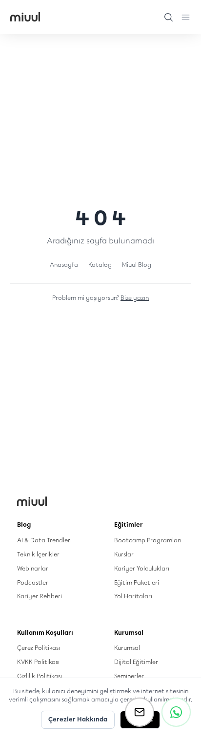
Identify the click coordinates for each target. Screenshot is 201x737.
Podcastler (32, 582)
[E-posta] (139, 712)
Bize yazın (135, 297)
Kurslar (124, 554)
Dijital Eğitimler (136, 661)
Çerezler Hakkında (77, 719)
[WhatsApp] (176, 712)
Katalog (100, 264)
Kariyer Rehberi (39, 596)
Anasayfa (64, 264)
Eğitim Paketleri (136, 582)
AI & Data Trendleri (44, 540)
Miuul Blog (136, 264)
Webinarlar (32, 568)
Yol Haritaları (133, 596)
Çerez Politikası (38, 647)
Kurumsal (127, 647)
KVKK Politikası (38, 661)
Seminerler (129, 676)
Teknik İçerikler (38, 554)
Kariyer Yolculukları (141, 568)
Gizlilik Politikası (39, 676)
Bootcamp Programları (147, 540)
